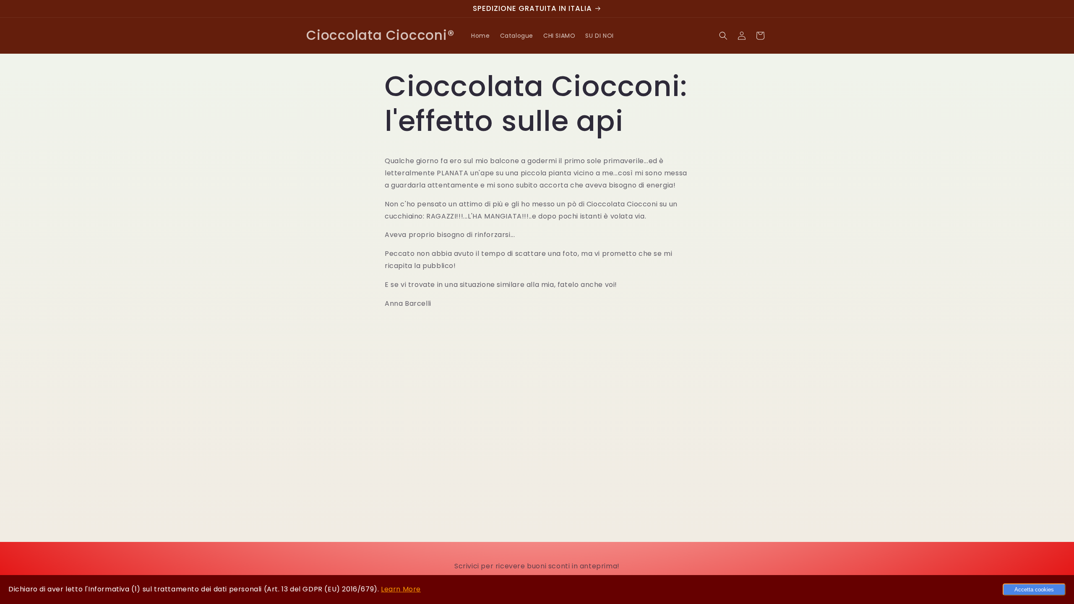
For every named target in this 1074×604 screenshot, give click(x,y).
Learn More (401, 589)
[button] (723, 35)
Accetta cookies (1034, 589)
